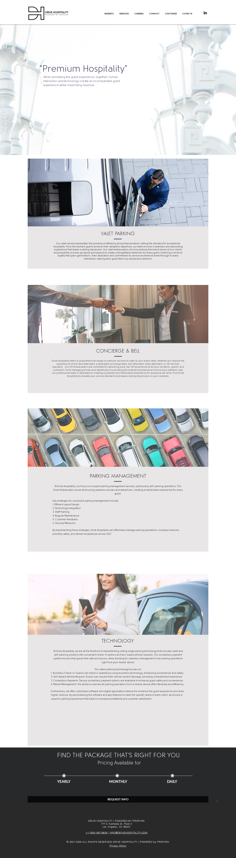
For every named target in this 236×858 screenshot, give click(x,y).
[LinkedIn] (205, 12)
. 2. (216, 801)
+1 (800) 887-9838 (97, 832)
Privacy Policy (118, 845)
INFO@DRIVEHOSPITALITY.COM (128, 832)
